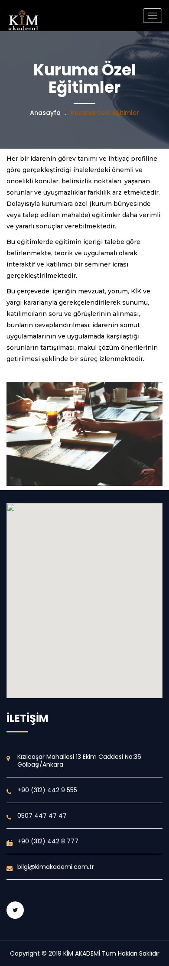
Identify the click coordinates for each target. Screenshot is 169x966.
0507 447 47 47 (42, 815)
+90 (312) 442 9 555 (47, 790)
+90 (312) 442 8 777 (47, 841)
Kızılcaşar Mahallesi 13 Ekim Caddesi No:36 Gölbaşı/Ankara (79, 760)
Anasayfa (45, 112)
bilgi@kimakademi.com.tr (55, 866)
